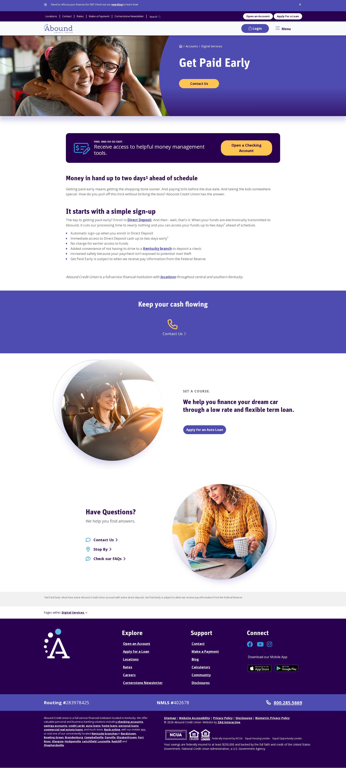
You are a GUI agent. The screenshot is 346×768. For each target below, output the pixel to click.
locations (168, 277)
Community (201, 675)
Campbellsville (94, 737)
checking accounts (130, 721)
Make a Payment (205, 651)
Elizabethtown (127, 737)
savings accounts (55, 725)
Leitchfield (89, 741)
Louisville (103, 741)
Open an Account (258, 16)
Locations (131, 659)
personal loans (129, 725)
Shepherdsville (54, 745)
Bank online (112, 729)
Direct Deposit (139, 220)
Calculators (201, 667)
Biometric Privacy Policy (272, 718)
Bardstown (128, 733)
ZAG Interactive (229, 722)
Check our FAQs (108, 558)
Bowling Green (54, 737)
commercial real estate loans (63, 729)
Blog (195, 659)
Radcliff (117, 741)
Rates (127, 667)
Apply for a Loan (288, 16)
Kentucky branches (105, 733)
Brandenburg (74, 737)
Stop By (101, 549)
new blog (117, 4)
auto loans (93, 725)
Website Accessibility (194, 718)
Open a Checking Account (246, 148)
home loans (109, 725)
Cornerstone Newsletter (143, 683)
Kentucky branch (157, 248)
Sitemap (170, 718)
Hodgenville (73, 741)
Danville (110, 737)
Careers (129, 675)
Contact (198, 643)
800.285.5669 (288, 702)
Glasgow (57, 741)
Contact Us (104, 539)
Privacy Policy (223, 718)
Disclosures (201, 683)
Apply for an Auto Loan (204, 430)
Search (153, 16)
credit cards (76, 725)
